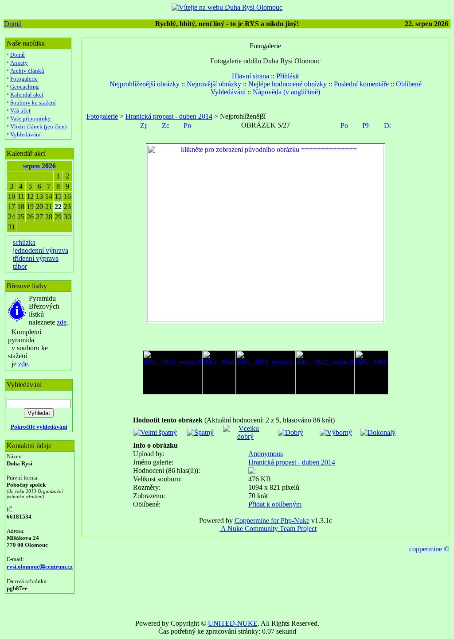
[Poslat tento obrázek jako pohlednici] (344, 124)
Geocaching (24, 86)
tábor (20, 266)
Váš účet (20, 110)
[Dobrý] (290, 432)
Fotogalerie (24, 78)
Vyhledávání (25, 134)
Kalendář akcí (26, 94)
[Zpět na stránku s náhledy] (143, 124)
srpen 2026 (39, 166)
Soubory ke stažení (33, 102)
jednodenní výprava (40, 250)
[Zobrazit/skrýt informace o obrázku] (165, 124)
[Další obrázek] (387, 124)
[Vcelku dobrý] (245, 436)
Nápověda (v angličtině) (286, 92)
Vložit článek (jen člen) (38, 126)
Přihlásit (287, 76)
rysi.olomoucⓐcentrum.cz (40, 566)
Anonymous (265, 453)
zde (62, 322)
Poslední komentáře (361, 84)
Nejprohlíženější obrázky (145, 84)
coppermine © (429, 549)
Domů (13, 23)
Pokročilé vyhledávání (39, 426)
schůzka (24, 242)
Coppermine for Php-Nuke (272, 520)
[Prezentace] (187, 124)
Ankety (19, 62)
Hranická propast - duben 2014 (168, 116)
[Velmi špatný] (155, 432)
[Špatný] (200, 432)
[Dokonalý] (377, 432)
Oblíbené (409, 84)
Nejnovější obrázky (214, 84)
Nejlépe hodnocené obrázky (287, 84)
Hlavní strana (250, 76)
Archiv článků (27, 70)
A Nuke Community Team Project (268, 528)
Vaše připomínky (30, 118)
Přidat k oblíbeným (274, 504)
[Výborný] (336, 432)
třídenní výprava (36, 258)
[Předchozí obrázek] (365, 124)
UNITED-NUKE (233, 623)
